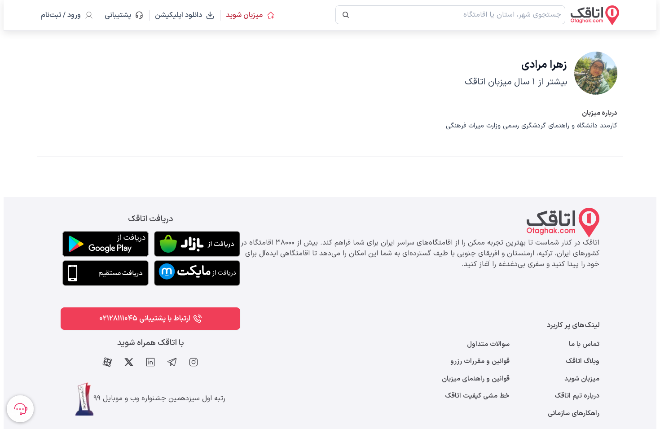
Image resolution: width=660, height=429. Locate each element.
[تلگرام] (172, 362)
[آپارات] (107, 362)
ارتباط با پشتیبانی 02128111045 (144, 318)
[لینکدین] (150, 362)
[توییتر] (128, 362)
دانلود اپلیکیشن (178, 15)
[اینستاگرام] (193, 362)
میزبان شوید (244, 15)
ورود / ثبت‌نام (61, 15)
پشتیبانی (122, 15)
